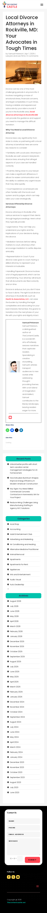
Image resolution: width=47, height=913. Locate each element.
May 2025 (14, 676)
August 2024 (15, 722)
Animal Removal (17, 554)
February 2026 (16, 631)
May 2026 (14, 616)
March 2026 (15, 626)
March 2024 (15, 747)
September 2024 (17, 717)
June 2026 (14, 611)
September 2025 (17, 656)
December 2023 (17, 762)
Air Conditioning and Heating (23, 544)
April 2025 (14, 681)
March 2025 (15, 686)
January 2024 (16, 757)
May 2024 (14, 737)
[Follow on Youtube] (18, 877)
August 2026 (15, 601)
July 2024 (14, 727)
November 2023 (17, 767)
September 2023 (17, 777)
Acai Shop (14, 524)
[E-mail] (10, 418)
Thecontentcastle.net (16, 902)
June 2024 (14, 732)
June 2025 (14, 671)
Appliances (15, 569)
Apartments (15, 559)
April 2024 (14, 742)
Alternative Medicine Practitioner (24, 549)
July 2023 (14, 787)
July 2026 (14, 606)
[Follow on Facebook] (9, 877)
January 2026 (16, 636)
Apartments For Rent (19, 564)
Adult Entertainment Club (21, 534)
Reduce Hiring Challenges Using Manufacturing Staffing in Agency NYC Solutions (24, 505)
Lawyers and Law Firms (16, 56)
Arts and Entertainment (20, 574)
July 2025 (14, 666)
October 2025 (16, 651)
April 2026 (14, 621)
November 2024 (17, 707)
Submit (32, 860)
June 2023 (14, 792)
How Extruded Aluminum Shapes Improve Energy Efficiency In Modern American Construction (24, 481)
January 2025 (16, 696)
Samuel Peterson (15, 53)
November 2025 (17, 646)
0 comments (32, 56)
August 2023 (15, 782)
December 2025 (17, 641)
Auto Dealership (17, 584)
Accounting (15, 529)
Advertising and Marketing (21, 539)
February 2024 (16, 752)
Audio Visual (15, 579)
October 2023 (16, 772)
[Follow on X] (13, 877)
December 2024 (17, 702)
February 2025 (16, 692)
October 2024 (16, 712)
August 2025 (15, 661)
